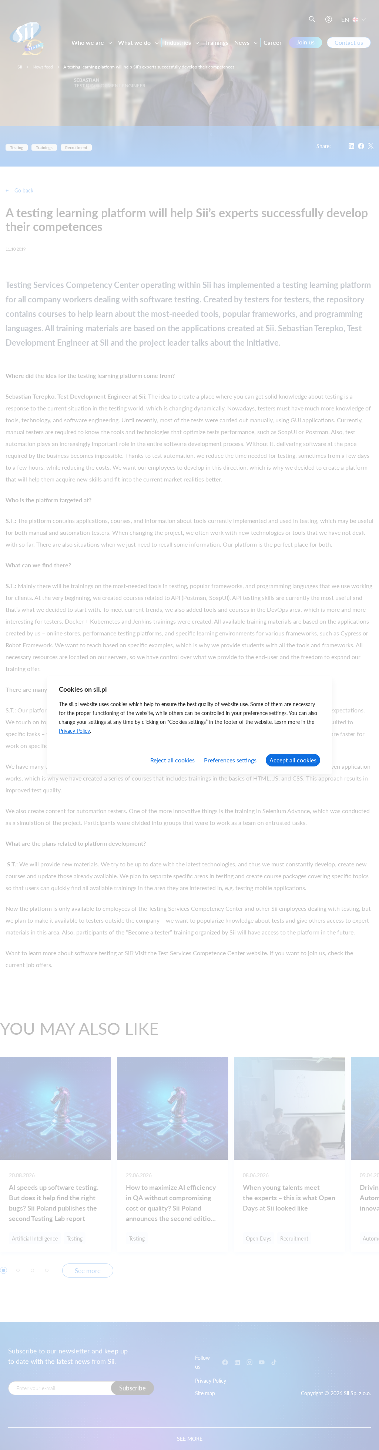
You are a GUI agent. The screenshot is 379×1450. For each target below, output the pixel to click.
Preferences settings (230, 759)
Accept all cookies (292, 759)
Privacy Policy (74, 731)
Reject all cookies (172, 759)
